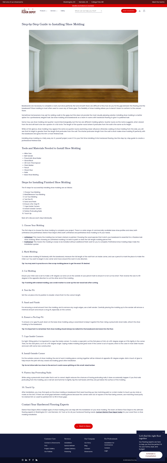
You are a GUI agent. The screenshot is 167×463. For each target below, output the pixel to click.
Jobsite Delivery (69, 449)
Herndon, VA (83, 2)
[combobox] (88, 10)
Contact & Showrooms (52, 443)
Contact (87, 449)
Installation (68, 443)
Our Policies (48, 452)
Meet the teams (158, 2)
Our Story (87, 443)
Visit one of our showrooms (13, 2)
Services (53, 11)
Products (43, 11)
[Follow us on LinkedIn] (26, 460)
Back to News (84, 426)
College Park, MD (97, 2)
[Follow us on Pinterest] (29, 460)
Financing (67, 452)
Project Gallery (49, 449)
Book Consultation (128, 11)
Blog (85, 446)
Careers (107, 448)
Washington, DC (69, 2)
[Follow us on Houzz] (36, 460)
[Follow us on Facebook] (33, 460)
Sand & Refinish (69, 446)
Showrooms (88, 452)
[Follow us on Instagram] (22, 460)
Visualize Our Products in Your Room (83, 6)
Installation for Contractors (109, 444)
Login (106, 451)
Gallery (63, 11)
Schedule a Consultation (151, 455)
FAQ (45, 446)
